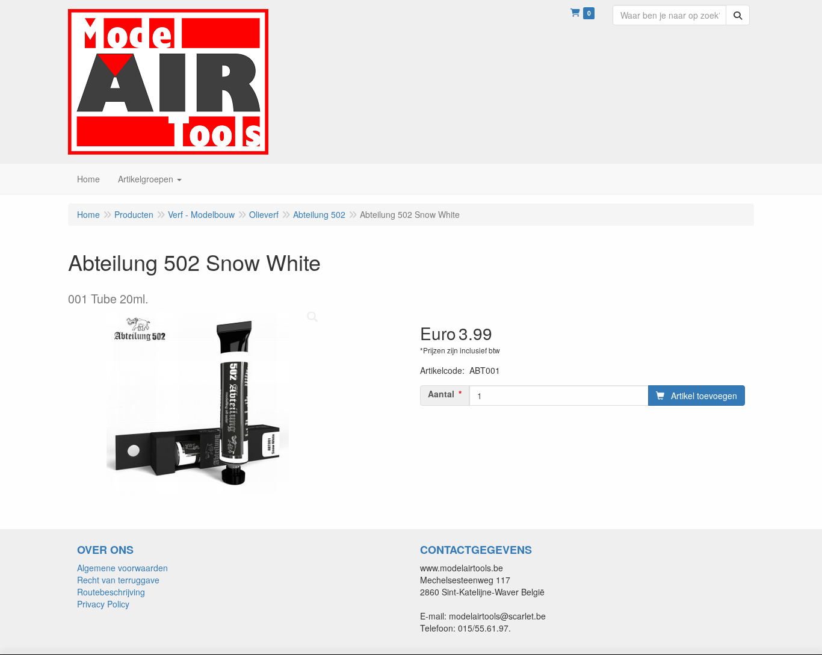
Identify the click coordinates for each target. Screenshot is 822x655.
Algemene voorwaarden (122, 568)
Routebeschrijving (111, 592)
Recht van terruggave (118, 580)
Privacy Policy (103, 604)
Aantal (441, 394)
